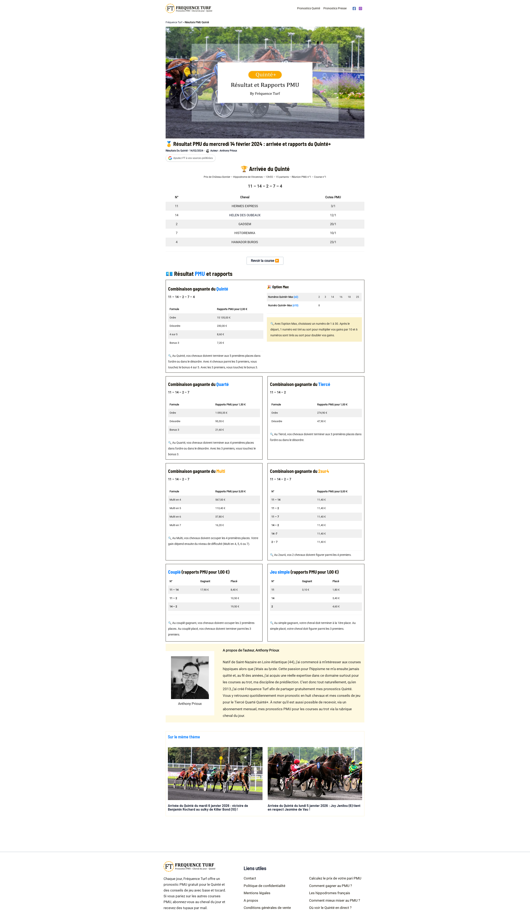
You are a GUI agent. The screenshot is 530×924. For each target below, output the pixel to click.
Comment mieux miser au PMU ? (334, 900)
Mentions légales (257, 893)
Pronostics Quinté (308, 8)
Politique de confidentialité (264, 886)
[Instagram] (360, 8)
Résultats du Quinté (177, 150)
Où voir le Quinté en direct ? (330, 908)
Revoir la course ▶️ (265, 261)
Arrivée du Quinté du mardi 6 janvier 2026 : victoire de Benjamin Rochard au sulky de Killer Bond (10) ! (208, 807)
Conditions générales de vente (267, 908)
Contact (250, 878)
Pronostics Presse (335, 8)
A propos (251, 900)
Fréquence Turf (174, 22)
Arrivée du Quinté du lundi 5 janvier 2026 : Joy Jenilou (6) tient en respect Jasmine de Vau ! (314, 807)
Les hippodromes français (329, 893)
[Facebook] (354, 8)
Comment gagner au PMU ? (330, 886)
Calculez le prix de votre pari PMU (335, 878)
